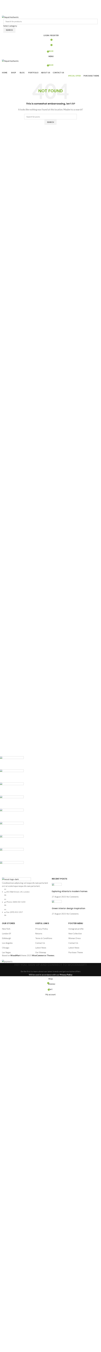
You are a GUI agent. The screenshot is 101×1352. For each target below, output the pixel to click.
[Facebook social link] (44, 7)
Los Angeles (7, 943)
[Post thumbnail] (57, 886)
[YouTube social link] (53, 7)
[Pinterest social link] (56, 7)
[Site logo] (10, 17)
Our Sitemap (40, 952)
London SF (6, 933)
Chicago (5, 947)
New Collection (75, 933)
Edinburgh (6, 938)
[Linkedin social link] (53, 13)
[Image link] (16, 879)
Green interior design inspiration (68, 908)
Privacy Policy (41, 929)
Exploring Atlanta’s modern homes (69, 891)
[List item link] (25, 902)
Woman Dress (74, 938)
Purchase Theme (75, 952)
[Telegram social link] (56, 13)
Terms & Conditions (43, 938)
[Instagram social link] (50, 7)
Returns (38, 933)
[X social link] (47, 7)
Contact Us (40, 943)
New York (6, 929)
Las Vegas (6, 952)
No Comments (72, 896)
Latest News (40, 947)
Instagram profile (76, 929)
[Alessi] (48, 815)
